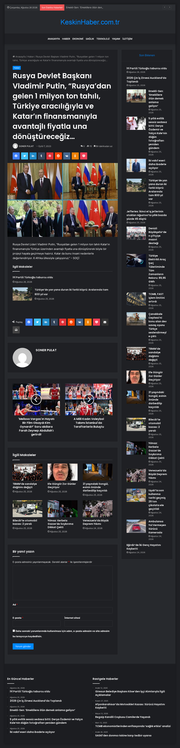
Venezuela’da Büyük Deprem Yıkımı (96, 522)
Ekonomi (77, 38)
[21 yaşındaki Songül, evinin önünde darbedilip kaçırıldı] (98, 472)
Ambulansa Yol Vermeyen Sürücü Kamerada (157, 527)
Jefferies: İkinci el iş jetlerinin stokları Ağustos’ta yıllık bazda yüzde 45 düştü (147, 215)
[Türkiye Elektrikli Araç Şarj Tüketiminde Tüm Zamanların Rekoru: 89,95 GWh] (136, 260)
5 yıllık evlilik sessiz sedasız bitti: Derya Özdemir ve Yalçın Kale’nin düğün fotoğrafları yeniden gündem (158, 133)
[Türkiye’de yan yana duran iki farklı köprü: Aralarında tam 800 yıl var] (22, 294)
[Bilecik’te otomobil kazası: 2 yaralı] (28, 508)
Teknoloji (103, 38)
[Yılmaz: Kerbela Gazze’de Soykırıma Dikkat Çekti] (63, 508)
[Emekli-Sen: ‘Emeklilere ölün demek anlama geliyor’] (136, 96)
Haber (66, 38)
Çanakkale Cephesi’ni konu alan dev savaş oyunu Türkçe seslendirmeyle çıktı (157, 325)
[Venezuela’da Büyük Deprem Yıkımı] (98, 508)
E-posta (18, 617)
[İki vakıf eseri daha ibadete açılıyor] (136, 165)
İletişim (127, 38)
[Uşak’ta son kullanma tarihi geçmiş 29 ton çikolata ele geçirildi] (136, 495)
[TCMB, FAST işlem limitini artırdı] (136, 299)
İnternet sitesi (72, 617)
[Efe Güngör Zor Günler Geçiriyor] (63, 472)
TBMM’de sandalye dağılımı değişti (25, 485)
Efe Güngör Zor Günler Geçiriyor (62, 485)
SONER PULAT (26, 146)
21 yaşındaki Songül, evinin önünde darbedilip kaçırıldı (95, 487)
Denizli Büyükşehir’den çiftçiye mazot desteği (157, 236)
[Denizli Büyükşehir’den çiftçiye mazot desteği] (136, 233)
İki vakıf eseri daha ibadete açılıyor (157, 164)
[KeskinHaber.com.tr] (90, 22)
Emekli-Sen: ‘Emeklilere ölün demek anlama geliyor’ (94, 7)
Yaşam (116, 38)
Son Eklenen (147, 55)
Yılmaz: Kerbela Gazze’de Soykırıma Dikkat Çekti (60, 524)
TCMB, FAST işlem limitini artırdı (157, 297)
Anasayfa (54, 38)
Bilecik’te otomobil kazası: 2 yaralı (25, 522)
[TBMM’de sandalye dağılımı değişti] (28, 472)
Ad (15, 604)
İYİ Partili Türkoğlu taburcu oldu (33, 277)
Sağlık (90, 38)
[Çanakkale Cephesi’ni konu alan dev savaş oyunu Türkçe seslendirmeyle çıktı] (136, 318)
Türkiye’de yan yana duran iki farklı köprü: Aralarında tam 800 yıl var (158, 190)
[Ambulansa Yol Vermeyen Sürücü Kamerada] (136, 526)
